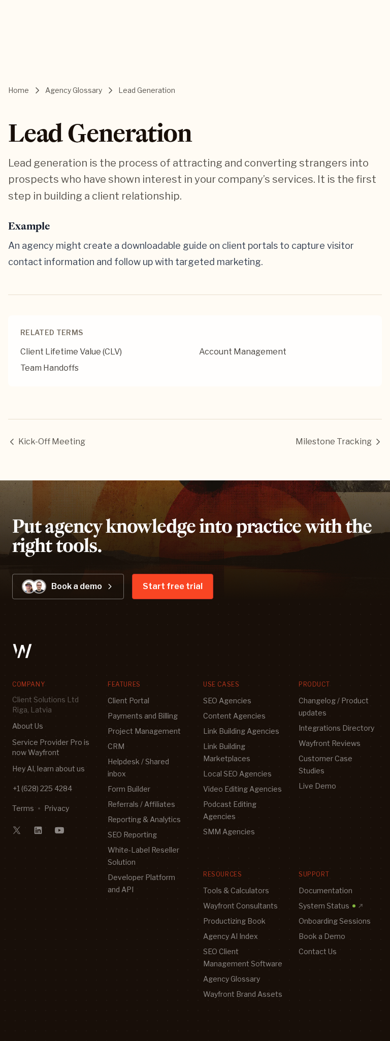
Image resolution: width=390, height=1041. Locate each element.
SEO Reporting (132, 834)
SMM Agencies (229, 831)
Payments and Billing (143, 715)
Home (18, 90)
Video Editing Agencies (242, 789)
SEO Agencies (227, 700)
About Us (27, 726)
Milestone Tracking (334, 441)
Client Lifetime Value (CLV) (71, 351)
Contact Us (318, 951)
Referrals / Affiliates (141, 804)
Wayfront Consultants (240, 905)
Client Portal (128, 700)
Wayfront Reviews (330, 743)
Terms (23, 808)
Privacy (56, 808)
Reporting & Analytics (144, 819)
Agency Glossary (73, 90)
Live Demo (317, 786)
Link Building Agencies (241, 731)
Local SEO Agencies (237, 773)
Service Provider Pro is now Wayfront (50, 747)
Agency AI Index (230, 936)
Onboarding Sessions (335, 921)
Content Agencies (234, 715)
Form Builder (129, 789)
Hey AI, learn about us (48, 768)
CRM (116, 746)
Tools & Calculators (236, 890)
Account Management (242, 351)
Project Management (144, 731)
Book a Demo (322, 936)
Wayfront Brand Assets (242, 994)
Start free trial (173, 586)
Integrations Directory (336, 728)
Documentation (325, 890)
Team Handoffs (49, 368)
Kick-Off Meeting (51, 441)
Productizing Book (234, 921)
